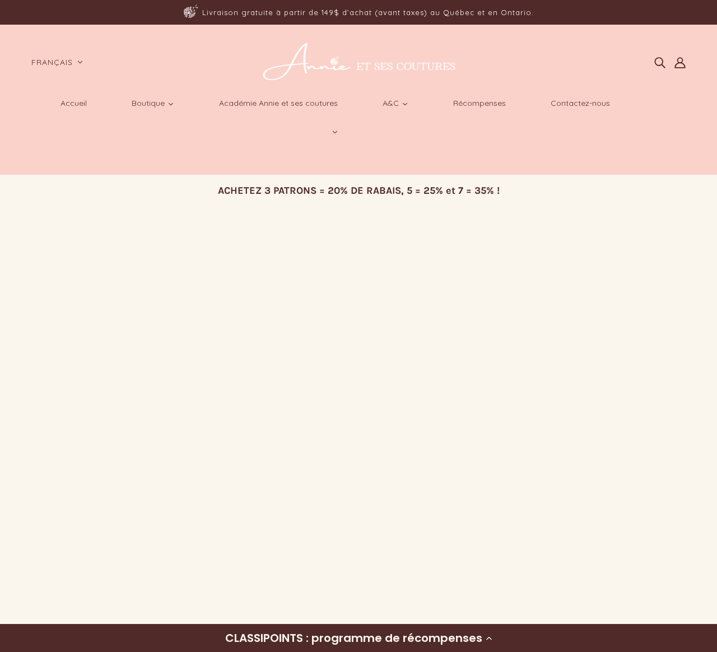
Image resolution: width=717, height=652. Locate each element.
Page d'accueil (329, 355)
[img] (660, 62)
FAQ (43, 530)
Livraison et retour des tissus (95, 544)
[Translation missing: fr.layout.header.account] (680, 62)
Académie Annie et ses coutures (101, 557)
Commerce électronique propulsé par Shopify (128, 611)
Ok (665, 549)
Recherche (57, 504)
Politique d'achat (70, 517)
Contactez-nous (68, 571)
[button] (358, 638)
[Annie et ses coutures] (359, 78)
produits (358, 368)
